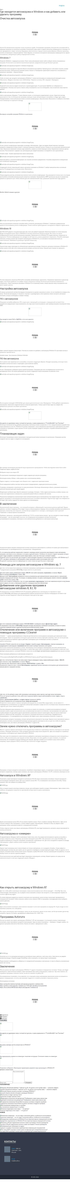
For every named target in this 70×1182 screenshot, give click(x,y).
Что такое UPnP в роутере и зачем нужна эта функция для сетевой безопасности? (23, 1131)
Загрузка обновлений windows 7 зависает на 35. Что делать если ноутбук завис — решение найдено (28, 1089)
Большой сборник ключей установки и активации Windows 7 (17, 1093)
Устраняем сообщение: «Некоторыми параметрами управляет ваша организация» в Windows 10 (27, 1068)
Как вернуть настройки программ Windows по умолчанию (16, 114)
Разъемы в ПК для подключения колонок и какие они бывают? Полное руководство (23, 1124)
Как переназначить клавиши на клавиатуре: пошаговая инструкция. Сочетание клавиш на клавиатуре (28, 1056)
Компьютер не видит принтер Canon (10, 1096)
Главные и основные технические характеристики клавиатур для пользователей (22, 1128)
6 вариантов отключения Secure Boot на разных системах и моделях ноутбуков (22, 1103)
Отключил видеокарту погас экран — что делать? (14, 1110)
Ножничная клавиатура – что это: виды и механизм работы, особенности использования (25, 1117)
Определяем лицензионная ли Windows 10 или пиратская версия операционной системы (25, 1121)
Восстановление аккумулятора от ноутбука (12, 1107)
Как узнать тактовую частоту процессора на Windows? (15, 1044)
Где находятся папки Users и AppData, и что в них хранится (16, 319)
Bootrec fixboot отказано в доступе (10, 192)
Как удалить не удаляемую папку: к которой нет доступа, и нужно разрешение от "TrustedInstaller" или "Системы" (32, 423)
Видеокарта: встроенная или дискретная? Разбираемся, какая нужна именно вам (23, 1100)
